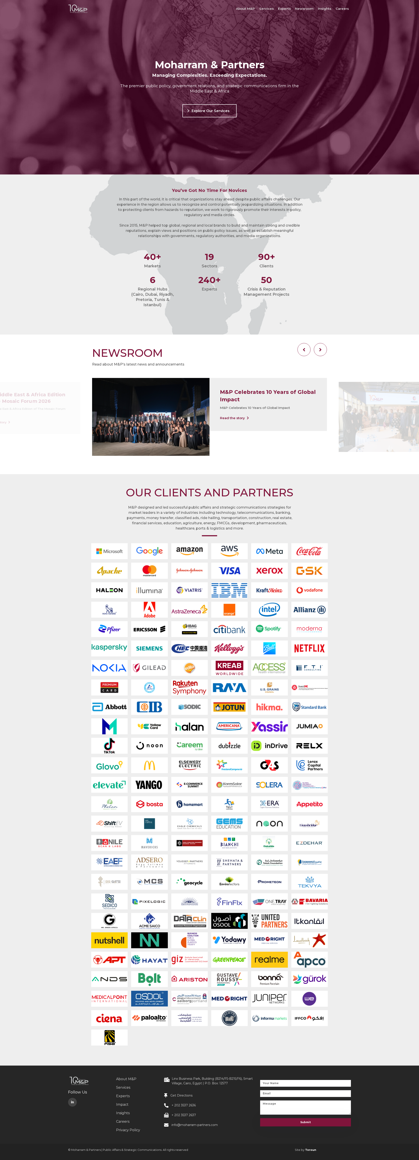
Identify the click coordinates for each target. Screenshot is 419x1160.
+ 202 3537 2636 (184, 1105)
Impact (122, 1104)
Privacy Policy (128, 1130)
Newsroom (304, 9)
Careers (342, 9)
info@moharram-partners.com (195, 1125)
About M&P (245, 9)
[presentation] (304, 349)
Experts (284, 9)
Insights (324, 9)
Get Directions (181, 1095)
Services (266, 9)
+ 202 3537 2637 (184, 1115)
